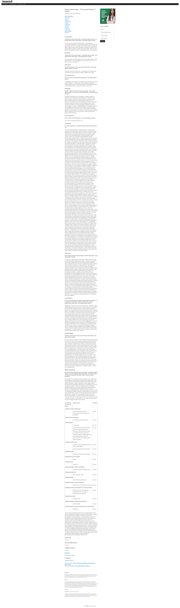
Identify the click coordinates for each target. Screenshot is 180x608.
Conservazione (67, 24)
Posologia (66, 23)
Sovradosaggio (67, 29)
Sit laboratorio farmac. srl (69, 560)
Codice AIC (67, 32)
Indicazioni (67, 20)
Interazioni (67, 27)
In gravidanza (67, 28)
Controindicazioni (68, 21)
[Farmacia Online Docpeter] (107, 9)
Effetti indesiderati (68, 31)
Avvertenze (67, 25)
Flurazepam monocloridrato (70, 555)
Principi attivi (67, 17)
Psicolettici (67, 550)
